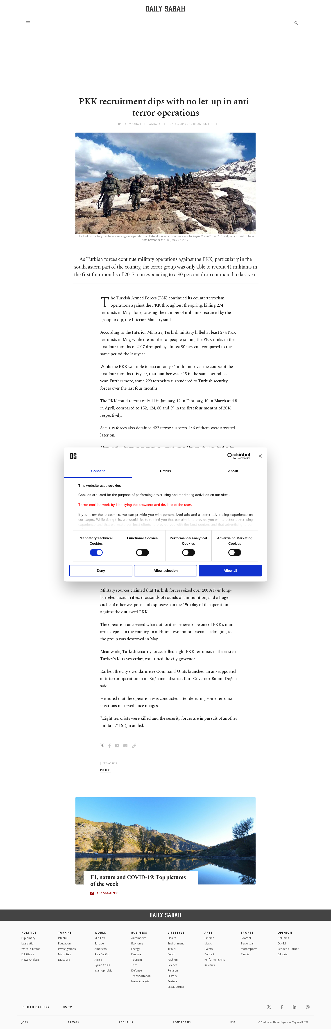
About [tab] (233, 471)
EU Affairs (27, 954)
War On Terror (30, 949)
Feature (172, 981)
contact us (182, 1022)
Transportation (141, 976)
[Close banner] (260, 456)
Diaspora (64, 960)
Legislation (28, 943)
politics (105, 770)
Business (139, 933)
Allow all (230, 570)
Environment (176, 943)
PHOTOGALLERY (107, 893)
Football (246, 938)
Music (208, 943)
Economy (137, 943)
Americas (101, 949)
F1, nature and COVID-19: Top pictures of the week (138, 881)
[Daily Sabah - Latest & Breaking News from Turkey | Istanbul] (165, 8)
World (101, 933)
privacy (73, 1022)
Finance (136, 954)
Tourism (136, 960)
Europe (99, 943)
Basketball (247, 943)
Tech (134, 965)
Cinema (209, 938)
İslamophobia (103, 970)
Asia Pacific (102, 954)
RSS (232, 1022)
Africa (98, 960)
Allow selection (166, 570)
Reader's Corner (288, 949)
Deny (101, 570)
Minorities (64, 954)
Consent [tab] (98, 471)
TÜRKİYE (65, 933)
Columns (283, 938)
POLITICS (29, 933)
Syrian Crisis (102, 965)
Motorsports (249, 949)
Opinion (285, 933)
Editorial (283, 954)
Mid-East (100, 938)
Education (64, 943)
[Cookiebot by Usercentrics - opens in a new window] (230, 456)
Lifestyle (176, 933)
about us (126, 1022)
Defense (136, 970)
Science (172, 965)
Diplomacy (28, 938)
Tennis (245, 954)
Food (171, 954)
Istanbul (63, 938)
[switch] (142, 552)
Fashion (173, 960)
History (172, 976)
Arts (208, 933)
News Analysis (30, 960)
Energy (135, 949)
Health (172, 938)
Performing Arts (214, 960)
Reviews (209, 965)
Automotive (138, 938)
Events (208, 949)
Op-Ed (282, 943)
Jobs (24, 1022)
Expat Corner (176, 987)
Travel (172, 949)
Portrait (209, 954)
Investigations (67, 949)
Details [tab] (165, 471)
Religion (173, 970)
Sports (247, 933)
